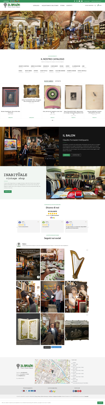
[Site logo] (12, 5)
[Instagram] (76, 391)
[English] (12, 1)
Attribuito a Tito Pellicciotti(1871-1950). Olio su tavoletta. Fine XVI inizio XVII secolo (94, 103)
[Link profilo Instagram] (77, 1)
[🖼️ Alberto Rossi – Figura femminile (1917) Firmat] (28, 297)
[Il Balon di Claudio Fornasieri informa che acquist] (28, 264)
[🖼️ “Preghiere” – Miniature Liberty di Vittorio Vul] (28, 329)
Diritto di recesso (44, 396)
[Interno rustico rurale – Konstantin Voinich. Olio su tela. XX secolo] (73, 91)
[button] (88, 227)
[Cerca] (95, 5)
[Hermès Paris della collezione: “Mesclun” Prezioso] (52, 264)
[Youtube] (78, 391)
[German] (15, 1)
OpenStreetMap (63, 383)
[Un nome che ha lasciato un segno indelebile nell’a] (52, 297)
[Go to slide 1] (51, 120)
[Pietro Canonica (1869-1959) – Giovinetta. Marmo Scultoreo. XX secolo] (52, 91)
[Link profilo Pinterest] (82, 1)
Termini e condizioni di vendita (55, 396)
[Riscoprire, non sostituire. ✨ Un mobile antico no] (52, 329)
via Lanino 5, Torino (24, 374)
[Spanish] (18, 1)
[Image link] (52, 391)
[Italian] (10, 1)
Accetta (100, 402)
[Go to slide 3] (53, 120)
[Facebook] (74, 391)
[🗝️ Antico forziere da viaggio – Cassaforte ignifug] (77, 329)
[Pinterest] (80, 391)
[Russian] (17, 1)
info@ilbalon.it (21, 376)
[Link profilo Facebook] (74, 1)
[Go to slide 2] (52, 120)
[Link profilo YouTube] (79, 1)
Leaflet (58, 383)
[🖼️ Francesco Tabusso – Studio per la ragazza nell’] (77, 297)
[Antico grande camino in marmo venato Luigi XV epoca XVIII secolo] (10, 91)
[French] (14, 1)
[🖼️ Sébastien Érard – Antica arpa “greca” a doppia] (77, 264)
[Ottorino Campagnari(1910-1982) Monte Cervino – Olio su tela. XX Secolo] (31, 91)
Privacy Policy (37, 396)
